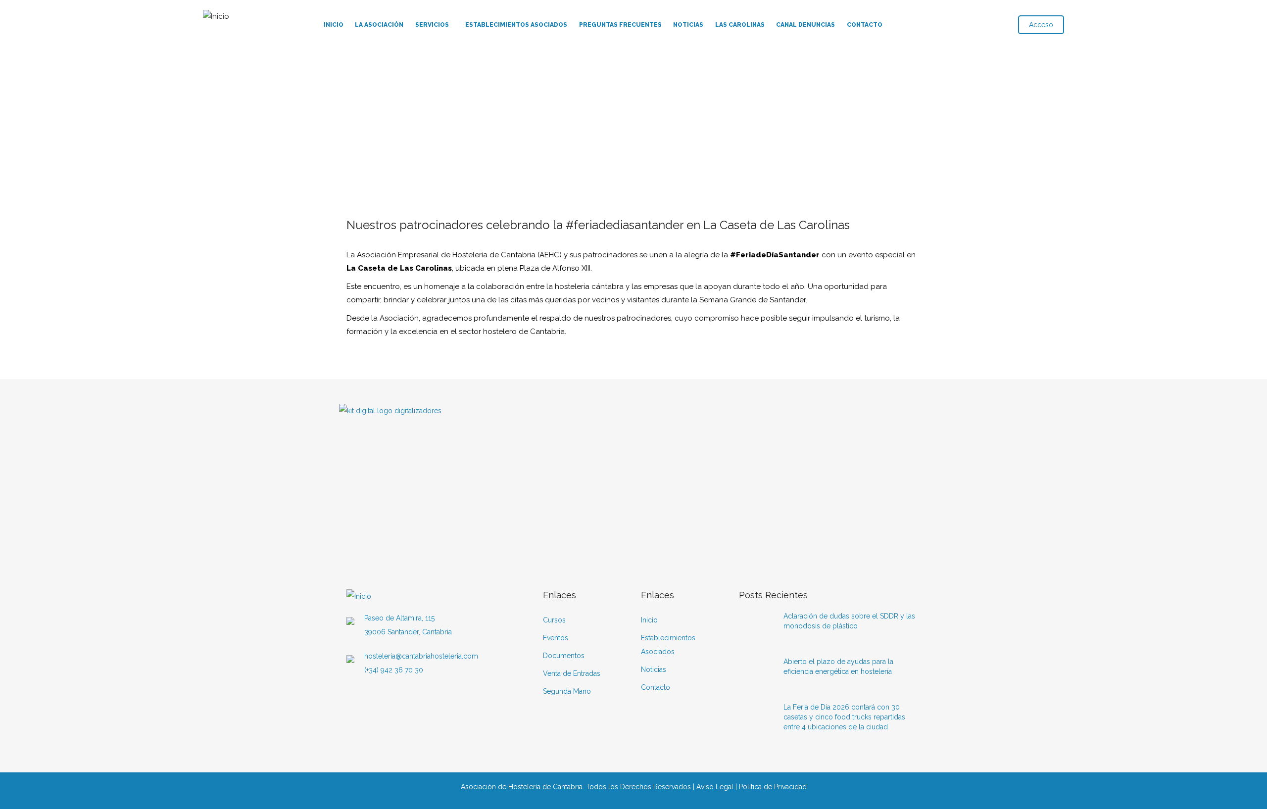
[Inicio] (216, 14)
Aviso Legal (714, 787)
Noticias (688, 24)
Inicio (333, 24)
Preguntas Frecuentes (620, 24)
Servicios (432, 24)
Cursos (554, 620)
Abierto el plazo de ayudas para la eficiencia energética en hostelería (838, 666)
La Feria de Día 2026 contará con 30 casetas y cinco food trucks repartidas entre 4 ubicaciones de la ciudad (844, 717)
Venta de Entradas (571, 673)
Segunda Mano (567, 691)
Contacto (864, 24)
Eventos (555, 638)
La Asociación (379, 24)
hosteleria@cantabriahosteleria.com (421, 656)
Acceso (1041, 25)
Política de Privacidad (773, 787)
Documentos (564, 656)
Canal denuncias (805, 24)
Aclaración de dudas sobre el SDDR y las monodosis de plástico (849, 621)
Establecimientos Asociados (516, 24)
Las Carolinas (740, 24)
